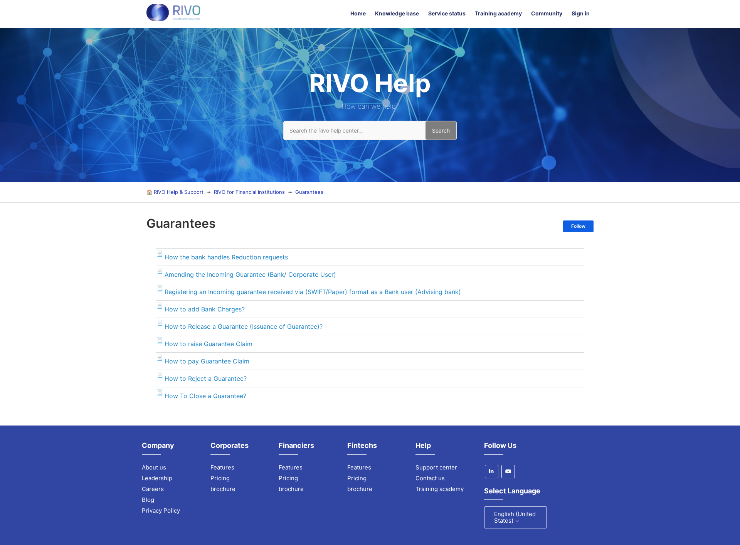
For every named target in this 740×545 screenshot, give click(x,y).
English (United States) (515, 517)
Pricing (220, 478)
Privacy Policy (161, 510)
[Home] (173, 19)
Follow (578, 226)
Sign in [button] (581, 13)
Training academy (498, 13)
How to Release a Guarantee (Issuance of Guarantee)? (244, 326)
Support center (436, 467)
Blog (148, 499)
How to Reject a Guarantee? (206, 378)
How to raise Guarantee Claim (208, 344)
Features (222, 467)
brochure (222, 489)
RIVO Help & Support (179, 192)
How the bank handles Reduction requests (226, 257)
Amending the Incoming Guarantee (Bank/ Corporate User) (250, 274)
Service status (447, 13)
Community (546, 13)
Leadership (157, 478)
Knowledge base (397, 13)
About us (154, 467)
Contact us (430, 478)
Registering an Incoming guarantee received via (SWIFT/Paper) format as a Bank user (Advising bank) (313, 292)
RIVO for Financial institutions (250, 192)
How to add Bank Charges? (205, 309)
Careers (153, 489)
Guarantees (309, 192)
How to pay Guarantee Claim (207, 361)
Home (358, 13)
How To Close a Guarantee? (205, 396)
